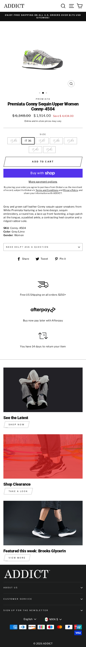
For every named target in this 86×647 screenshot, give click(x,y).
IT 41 (49, 149)
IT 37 (42, 140)
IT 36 (28, 140)
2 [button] (43, 93)
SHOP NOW (17, 424)
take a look (18, 491)
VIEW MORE (17, 558)
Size (43, 134)
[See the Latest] (43, 390)
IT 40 (35, 149)
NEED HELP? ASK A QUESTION (27, 247)
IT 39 (70, 140)
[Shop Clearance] (43, 456)
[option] (43, 16)
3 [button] (47, 93)
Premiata (43, 99)
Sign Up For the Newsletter (25, 610)
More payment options (43, 181)
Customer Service (17, 599)
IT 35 (14, 140)
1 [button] (40, 93)
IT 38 (56, 140)
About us (10, 587)
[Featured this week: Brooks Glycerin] (43, 523)
